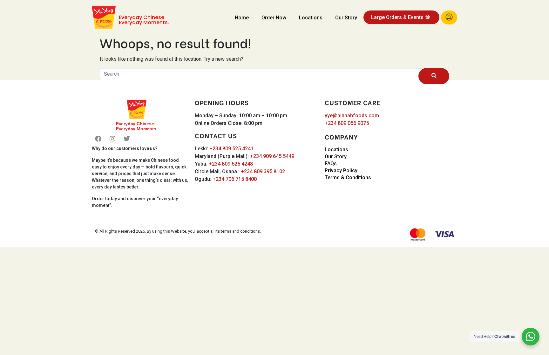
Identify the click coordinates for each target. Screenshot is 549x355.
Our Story (346, 18)
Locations (310, 18)
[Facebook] (98, 139)
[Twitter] (126, 139)
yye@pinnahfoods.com (352, 116)
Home (242, 18)
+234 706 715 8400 (235, 179)
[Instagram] (112, 139)
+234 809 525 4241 (231, 149)
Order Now (273, 18)
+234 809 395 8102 (263, 171)
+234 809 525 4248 (231, 164)
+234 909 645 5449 (272, 156)
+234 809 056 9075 (347, 123)
